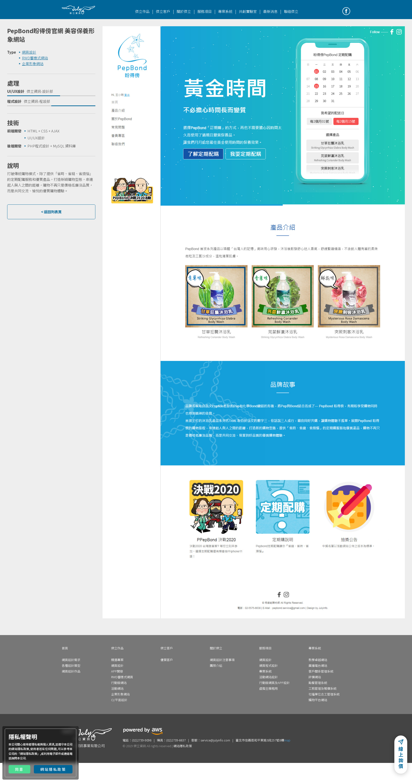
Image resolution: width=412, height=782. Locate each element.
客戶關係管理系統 (321, 671)
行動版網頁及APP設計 (274, 682)
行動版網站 (119, 682)
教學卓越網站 (318, 659)
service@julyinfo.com (215, 740)
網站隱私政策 (28, 753)
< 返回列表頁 (51, 211)
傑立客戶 (163, 11)
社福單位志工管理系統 (324, 694)
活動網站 (117, 688)
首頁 (65, 648)
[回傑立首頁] (78, 9)
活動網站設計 (268, 677)
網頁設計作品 (71, 671)
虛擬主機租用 (268, 688)
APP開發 (117, 671)
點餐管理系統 (318, 682)
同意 (19, 769)
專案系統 (225, 11)
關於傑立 (184, 11)
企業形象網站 (120, 694)
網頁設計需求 (71, 659)
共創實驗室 (248, 11)
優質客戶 (166, 659)
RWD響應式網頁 (122, 677)
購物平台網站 (318, 700)
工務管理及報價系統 (322, 688)
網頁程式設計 (268, 665)
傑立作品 (142, 11)
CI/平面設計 (119, 700)
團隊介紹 (216, 665)
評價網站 (315, 677)
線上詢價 (400, 759)
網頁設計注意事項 (222, 659)
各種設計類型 (71, 665)
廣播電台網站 (318, 665)
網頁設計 (117, 665)
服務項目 (204, 11)
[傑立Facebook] (346, 11)
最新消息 (270, 11)
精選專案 (117, 659)
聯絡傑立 (291, 11)
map (287, 740)
